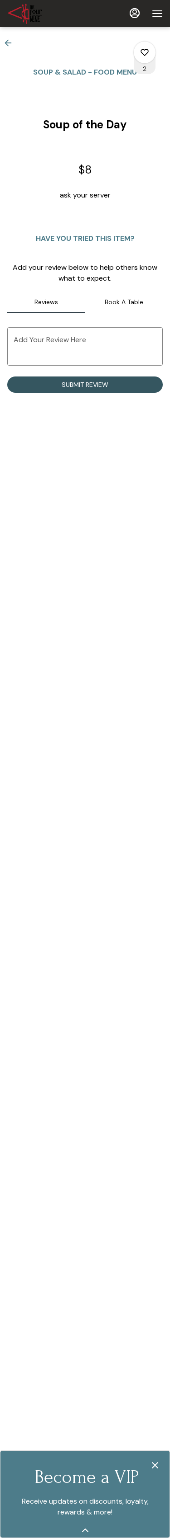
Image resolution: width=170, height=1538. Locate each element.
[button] (11, 43)
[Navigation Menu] (157, 13)
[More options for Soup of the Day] (144, 52)
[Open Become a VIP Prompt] (85, 1530)
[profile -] (134, 13)
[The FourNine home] (48, 13)
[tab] (46, 302)
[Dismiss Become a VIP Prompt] (155, 1465)
